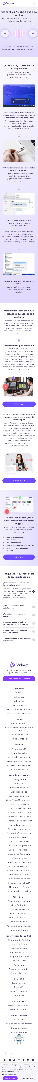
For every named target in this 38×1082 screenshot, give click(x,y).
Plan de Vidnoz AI (19, 723)
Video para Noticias (19, 913)
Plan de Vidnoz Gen (19, 734)
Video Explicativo (19, 905)
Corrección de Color (19, 866)
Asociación (19, 987)
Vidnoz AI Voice (19, 705)
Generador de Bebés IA (19, 883)
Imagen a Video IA (19, 787)
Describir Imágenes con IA (19, 833)
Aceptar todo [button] (10, 1078)
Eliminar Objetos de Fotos (19, 870)
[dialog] (19, 1072)
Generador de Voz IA (19, 804)
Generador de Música (19, 796)
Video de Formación (19, 909)
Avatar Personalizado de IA (19, 761)
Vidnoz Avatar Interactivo (19, 713)
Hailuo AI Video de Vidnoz (19, 891)
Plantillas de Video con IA (19, 765)
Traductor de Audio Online (19, 854)
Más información (13, 1071)
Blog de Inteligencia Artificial (19, 1023)
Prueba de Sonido (19, 944)
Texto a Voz (19, 783)
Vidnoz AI (19, 692)
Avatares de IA (19, 749)
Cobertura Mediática (19, 991)
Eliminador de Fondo (19, 887)
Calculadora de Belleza (19, 878)
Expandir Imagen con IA (19, 829)
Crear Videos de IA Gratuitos (19, 679)
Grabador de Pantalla (19, 940)
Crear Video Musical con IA (19, 800)
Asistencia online (19, 1032)
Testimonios (19, 995)
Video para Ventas (19, 921)
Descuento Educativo (19, 1009)
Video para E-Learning (19, 901)
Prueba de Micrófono (19, 948)
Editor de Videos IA (19, 769)
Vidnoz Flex (19, 701)
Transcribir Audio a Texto (19, 812)
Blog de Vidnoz (19, 1019)
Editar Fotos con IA (19, 825)
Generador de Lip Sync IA (19, 845)
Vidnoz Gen (19, 697)
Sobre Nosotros (19, 983)
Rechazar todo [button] (27, 1078)
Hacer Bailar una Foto (19, 837)
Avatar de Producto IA (19, 757)
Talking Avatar (19, 779)
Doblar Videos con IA (19, 841)
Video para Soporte (19, 930)
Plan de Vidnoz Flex (19, 739)
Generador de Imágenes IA (19, 820)
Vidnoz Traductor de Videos (19, 709)
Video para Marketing (19, 917)
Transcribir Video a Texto (19, 816)
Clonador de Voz (19, 792)
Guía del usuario (19, 1028)
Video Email (19, 965)
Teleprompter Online (19, 956)
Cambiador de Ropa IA (19, 874)
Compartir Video (19, 973)
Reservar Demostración (19, 1005)
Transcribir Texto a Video (19, 808)
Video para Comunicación (19, 926)
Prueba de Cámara (19, 952)
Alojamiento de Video (19, 969)
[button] (19, 1074)
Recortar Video (19, 960)
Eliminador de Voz (19, 858)
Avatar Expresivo (19, 753)
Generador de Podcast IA (19, 862)
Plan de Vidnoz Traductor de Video (19, 729)
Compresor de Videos (19, 850)
